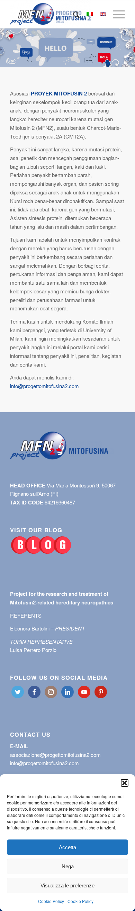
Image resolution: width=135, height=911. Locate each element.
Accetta (67, 847)
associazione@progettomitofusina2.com (55, 754)
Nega (68, 866)
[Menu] (115, 14)
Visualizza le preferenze (67, 885)
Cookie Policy (51, 901)
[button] (124, 782)
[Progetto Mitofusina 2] (56, 14)
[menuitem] (73, 14)
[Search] (73, 14)
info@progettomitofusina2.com (44, 386)
